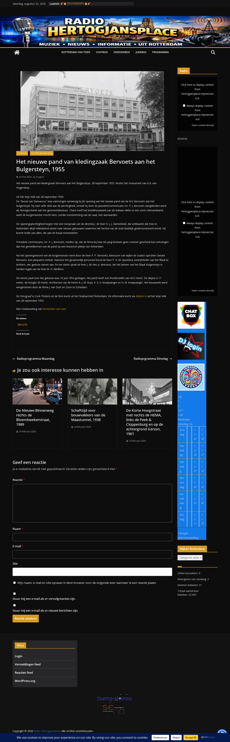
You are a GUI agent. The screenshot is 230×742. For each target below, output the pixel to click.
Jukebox (141, 52)
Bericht (22, 324)
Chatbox (102, 52)
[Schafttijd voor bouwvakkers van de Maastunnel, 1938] (92, 381)
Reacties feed (24, 673)
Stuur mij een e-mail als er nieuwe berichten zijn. (45, 611)
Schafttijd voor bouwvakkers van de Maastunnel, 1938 (88, 415)
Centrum (22, 153)
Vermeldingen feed (28, 664)
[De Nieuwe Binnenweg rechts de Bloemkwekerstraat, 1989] (37, 381)
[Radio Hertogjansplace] (115, 18)
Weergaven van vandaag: (192, 579)
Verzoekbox (122, 52)
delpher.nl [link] (141, 296)
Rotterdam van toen (75, 52)
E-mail (18, 546)
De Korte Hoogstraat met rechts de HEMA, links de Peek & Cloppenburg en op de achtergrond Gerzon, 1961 (144, 422)
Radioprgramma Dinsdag (151, 359)
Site (15, 564)
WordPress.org (25, 681)
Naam (18, 529)
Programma (160, 52)
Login (18, 656)
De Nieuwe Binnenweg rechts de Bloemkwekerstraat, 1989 (35, 417)
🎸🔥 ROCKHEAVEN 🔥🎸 (75, 3)
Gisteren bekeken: (188, 585)
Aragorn (40, 176)
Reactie (19, 480)
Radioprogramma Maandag (35, 359)
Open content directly (203, 125)
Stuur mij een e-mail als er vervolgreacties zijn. (44, 599)
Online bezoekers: (188, 573)
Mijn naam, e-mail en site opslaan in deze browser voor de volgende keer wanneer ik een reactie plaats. (87, 583)
